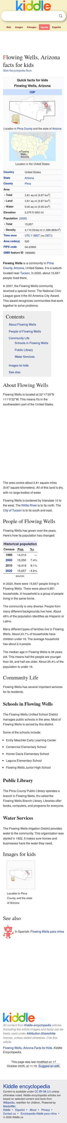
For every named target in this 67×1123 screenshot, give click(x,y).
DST (48, 235)
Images (19, 27)
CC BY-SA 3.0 (43, 1091)
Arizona (56, 128)
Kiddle (6, 1110)
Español (56, 27)
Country (9, 172)
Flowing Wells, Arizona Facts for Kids (27, 1048)
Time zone (10, 235)
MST (37, 235)
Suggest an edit (49, 1066)
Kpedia (44, 27)
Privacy (45, 1110)
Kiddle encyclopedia (37, 1025)
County (8, 183)
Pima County (24, 128)
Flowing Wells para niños (47, 931)
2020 (23, 218)
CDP (32, 92)
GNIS (7, 252)
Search (60, 16)
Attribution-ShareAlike (41, 1033)
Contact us (9, 1113)
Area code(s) (12, 241)
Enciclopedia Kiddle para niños (39, 1113)
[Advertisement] (33, 41)
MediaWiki (9, 1106)
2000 (9, 560)
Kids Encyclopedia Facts (17, 70)
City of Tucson (12, 510)
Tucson (25, 273)
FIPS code (10, 247)
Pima (28, 183)
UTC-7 (28, 235)
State (7, 178)
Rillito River (29, 505)
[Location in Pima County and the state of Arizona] (32, 110)
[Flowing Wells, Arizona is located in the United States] (32, 146)
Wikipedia (9, 1102)
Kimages (31, 27)
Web (8, 27)
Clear (53, 16)
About (33, 1110)
